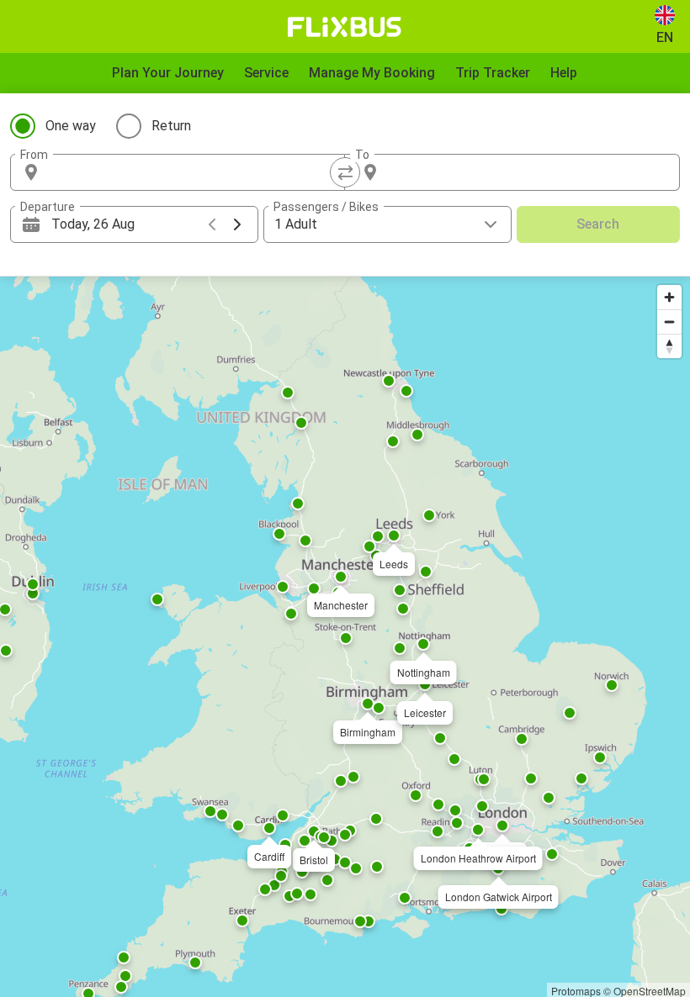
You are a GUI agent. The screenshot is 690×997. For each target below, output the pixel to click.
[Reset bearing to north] (669, 346)
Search (597, 224)
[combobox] (192, 172)
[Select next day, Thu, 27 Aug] (237, 224)
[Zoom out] (669, 321)
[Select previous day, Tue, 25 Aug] (212, 224)
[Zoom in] (669, 297)
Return (171, 126)
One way (70, 126)
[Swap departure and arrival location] (345, 172)
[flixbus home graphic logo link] (344, 27)
